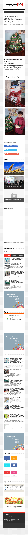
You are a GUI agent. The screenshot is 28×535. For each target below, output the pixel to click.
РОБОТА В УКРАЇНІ (14, 425)
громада (14, 24)
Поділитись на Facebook (12, 145)
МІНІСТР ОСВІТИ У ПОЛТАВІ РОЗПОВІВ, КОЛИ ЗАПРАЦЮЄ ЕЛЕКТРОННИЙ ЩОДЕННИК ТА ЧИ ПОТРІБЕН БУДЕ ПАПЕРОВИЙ (17, 417)
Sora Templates (13, 524)
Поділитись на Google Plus (13, 153)
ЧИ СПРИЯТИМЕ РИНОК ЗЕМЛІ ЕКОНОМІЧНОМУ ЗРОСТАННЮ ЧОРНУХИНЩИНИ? (17, 389)
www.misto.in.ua (14, 507)
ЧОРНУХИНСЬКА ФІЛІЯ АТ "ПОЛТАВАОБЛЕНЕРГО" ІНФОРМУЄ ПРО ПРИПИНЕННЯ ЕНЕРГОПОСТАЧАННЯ (17, 407)
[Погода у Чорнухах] (14, 315)
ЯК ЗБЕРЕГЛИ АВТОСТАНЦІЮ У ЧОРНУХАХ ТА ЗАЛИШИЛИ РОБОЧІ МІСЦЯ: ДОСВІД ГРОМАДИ (16, 381)
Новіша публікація (8, 242)
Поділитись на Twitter (11, 149)
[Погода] (10, 318)
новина (21, 24)
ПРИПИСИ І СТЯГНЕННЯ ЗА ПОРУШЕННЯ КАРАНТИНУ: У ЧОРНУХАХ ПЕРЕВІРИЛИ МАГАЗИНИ (16, 371)
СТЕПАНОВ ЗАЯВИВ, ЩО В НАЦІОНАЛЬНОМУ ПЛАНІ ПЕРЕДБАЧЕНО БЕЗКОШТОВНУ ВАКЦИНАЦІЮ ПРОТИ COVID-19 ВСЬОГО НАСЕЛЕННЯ (14, 361)
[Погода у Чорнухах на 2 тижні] (14, 319)
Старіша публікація (20, 242)
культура (18, 24)
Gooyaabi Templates (14, 525)
